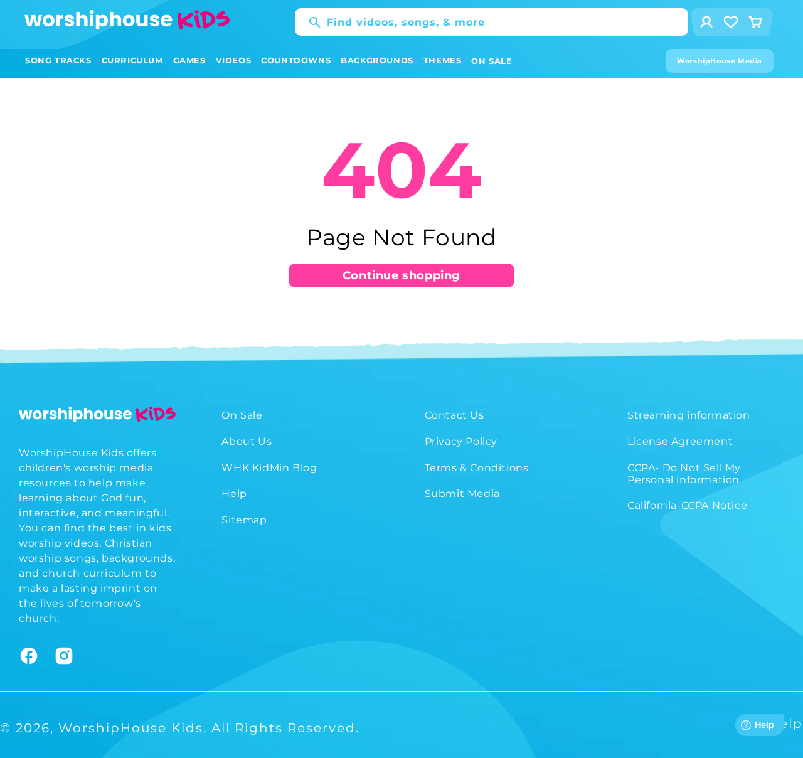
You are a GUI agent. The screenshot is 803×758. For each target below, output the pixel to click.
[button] (58, 60)
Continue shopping (401, 275)
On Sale (241, 415)
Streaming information (688, 415)
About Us (246, 441)
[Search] (308, 22)
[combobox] (491, 22)
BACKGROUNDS (377, 60)
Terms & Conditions (477, 468)
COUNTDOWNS (296, 60)
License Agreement (680, 441)
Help (234, 493)
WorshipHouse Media (719, 60)
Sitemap (244, 520)
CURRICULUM (132, 60)
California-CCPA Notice (687, 505)
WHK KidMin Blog (269, 468)
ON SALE (491, 61)
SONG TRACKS (58, 60)
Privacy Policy (461, 441)
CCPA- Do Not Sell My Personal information (684, 474)
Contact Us (454, 415)
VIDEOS (234, 60)
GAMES (189, 60)
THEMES (442, 60)
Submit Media (462, 493)
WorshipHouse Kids (130, 727)
